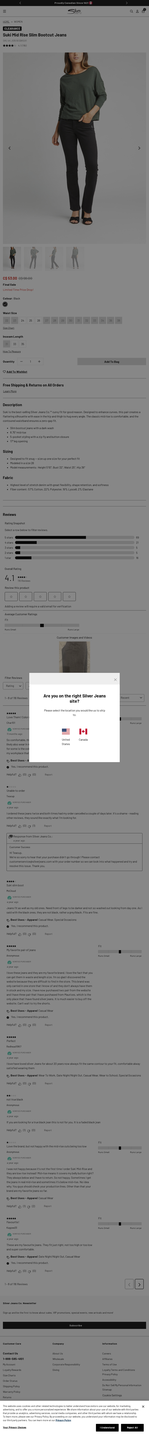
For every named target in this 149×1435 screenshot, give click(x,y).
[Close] (143, 1407)
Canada (83, 739)
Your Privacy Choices (14, 1427)
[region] (74, 1418)
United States (66, 742)
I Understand (107, 1427)
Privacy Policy (63, 1420)
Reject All (132, 1427)
